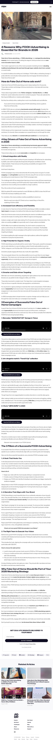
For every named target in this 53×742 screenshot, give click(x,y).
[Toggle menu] (51, 7)
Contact (37, 737)
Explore (16, 720)
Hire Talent (30, 720)
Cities (31, 739)
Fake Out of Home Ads (10, 106)
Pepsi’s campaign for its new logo (14, 505)
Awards (29, 722)
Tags (27, 739)
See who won (34, 2)
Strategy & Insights (6, 43)
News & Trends (15, 43)
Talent (15, 739)
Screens (35, 739)
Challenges (16, 724)
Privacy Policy (32, 644)
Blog (28, 724)
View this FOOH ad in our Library (11, 334)
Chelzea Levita (8, 53)
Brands (23, 739)
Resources (16, 728)
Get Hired (16, 722)
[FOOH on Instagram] (15, 732)
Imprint (32, 737)
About (15, 726)
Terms (27, 644)
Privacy (27, 737)
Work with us (30, 726)
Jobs (19, 739)
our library (34, 528)
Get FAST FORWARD (26, 640)
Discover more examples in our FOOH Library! (17, 442)
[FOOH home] (3, 6)
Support (29, 728)
